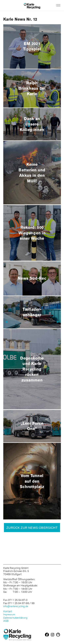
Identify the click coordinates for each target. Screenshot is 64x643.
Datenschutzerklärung (15, 617)
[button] (6, 637)
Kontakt (7, 611)
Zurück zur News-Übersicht (32, 527)
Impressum (9, 614)
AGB (6, 620)
